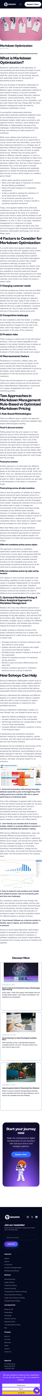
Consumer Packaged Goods (12, 1267)
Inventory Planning (10, 1288)
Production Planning (10, 1285)
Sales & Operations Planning (12, 1294)
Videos (6, 1345)
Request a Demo (33, 4)
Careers (6, 1348)
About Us (7, 1336)
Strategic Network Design (12, 1301)
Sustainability (8, 1312)
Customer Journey (10, 1318)
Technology (7, 1315)
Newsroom (7, 1342)
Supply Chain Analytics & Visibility (14, 1297)
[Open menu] (20, 4)
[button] (36, 1390)
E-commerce (8, 1264)
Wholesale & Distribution (11, 1271)
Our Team (7, 1339)
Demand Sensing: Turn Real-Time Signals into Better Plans (19, 1039)
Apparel (6, 1258)
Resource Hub (8, 1309)
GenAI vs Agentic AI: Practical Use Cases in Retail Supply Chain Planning (21, 989)
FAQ (5, 1328)
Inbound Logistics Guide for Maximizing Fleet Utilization (20, 1088)
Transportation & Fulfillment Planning (15, 1291)
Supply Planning (9, 1282)
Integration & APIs (9, 1321)
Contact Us (7, 1352)
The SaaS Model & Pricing (12, 1325)
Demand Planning (9, 1279)
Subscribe (11, 1244)
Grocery (6, 1261)
